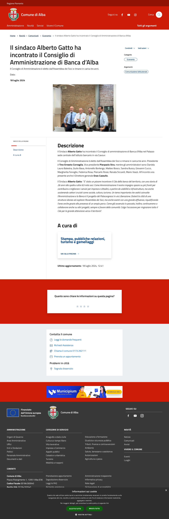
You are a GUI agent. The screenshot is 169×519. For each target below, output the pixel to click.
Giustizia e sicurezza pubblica (98, 440)
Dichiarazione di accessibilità (98, 486)
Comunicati (33, 35)
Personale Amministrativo (18, 455)
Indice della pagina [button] (20, 141)
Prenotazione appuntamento (59, 475)
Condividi (129, 48)
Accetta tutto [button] (75, 508)
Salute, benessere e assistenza (98, 451)
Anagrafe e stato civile (56, 436)
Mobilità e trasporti (54, 462)
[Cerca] (159, 14)
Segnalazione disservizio (57, 479)
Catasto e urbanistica (55, 455)
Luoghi (127, 460)
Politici (10, 451)
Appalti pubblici (53, 451)
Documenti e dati (14, 459)
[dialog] (84, 503)
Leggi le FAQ (51, 483)
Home (12, 35)
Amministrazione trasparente (98, 475)
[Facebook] (121, 14)
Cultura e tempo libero (56, 440)
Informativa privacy (93, 479)
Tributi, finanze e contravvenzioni (100, 444)
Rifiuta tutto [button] (94, 508)
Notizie (127, 436)
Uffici (9, 444)
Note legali (90, 483)
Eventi (127, 456)
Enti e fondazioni (14, 448)
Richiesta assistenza (55, 486)
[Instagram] (134, 14)
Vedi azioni (142, 48)
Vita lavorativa (52, 444)
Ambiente (89, 447)
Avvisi (127, 444)
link (107, 503)
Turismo (49, 459)
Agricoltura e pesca (93, 458)
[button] (84, 514)
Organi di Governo (15, 436)
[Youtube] (127, 14)
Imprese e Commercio (55, 448)
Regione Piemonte (15, 3)
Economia (46, 35)
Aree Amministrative (16, 440)
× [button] (166, 490)
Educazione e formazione (96, 436)
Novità (22, 35)
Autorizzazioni (91, 455)
